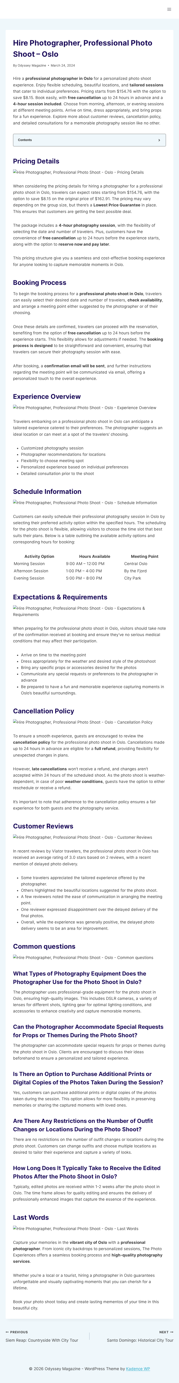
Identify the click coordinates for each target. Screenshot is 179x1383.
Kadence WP (138, 1368)
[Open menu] (169, 9)
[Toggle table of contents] (159, 139)
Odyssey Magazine (32, 65)
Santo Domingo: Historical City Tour (140, 1336)
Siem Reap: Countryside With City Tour (42, 1336)
